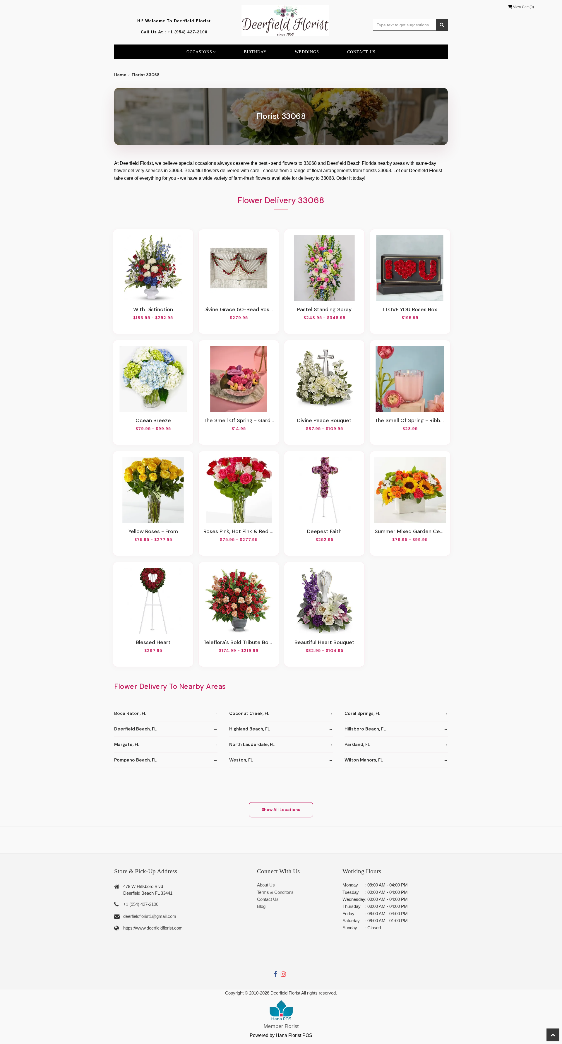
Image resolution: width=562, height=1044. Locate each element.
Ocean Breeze (153, 420)
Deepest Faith (324, 531)
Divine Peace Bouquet (324, 420)
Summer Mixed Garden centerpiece (410, 531)
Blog (261, 906)
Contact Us (361, 51)
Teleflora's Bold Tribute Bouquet (238, 642)
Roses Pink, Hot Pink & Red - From (238, 531)
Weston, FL (241, 760)
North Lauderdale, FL (252, 744)
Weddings (307, 51)
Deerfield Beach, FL (135, 729)
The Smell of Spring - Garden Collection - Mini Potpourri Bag (238, 420)
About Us (266, 884)
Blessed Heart (153, 642)
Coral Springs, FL (362, 713)
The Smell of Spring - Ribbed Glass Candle (410, 420)
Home (120, 74)
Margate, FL (126, 744)
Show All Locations (281, 809)
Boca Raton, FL (130, 713)
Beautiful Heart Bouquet (324, 642)
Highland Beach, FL (249, 729)
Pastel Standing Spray (324, 309)
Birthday (255, 51)
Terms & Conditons (275, 892)
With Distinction (153, 309)
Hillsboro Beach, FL (365, 729)
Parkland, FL (357, 744)
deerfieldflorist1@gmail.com (149, 916)
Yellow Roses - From (153, 531)
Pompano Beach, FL (135, 760)
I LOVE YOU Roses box (410, 309)
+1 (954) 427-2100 (188, 32)
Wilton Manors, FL (364, 760)
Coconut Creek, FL (249, 713)
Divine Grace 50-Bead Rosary (238, 309)
